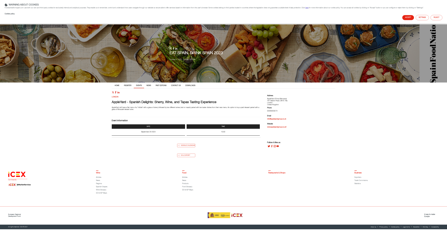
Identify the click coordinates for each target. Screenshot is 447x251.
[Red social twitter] (113, 93)
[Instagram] (275, 147)
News (148, 85)
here (306, 8)
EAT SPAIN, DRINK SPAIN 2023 (196, 53)
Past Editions (161, 85)
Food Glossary (187, 187)
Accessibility (435, 227)
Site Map (425, 227)
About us (373, 227)
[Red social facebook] (116, 93)
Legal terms (406, 227)
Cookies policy (10, 14)
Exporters (357, 177)
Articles (98, 177)
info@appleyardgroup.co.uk (276, 119)
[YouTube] (277, 147)
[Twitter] (269, 147)
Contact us (176, 85)
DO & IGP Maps (101, 193)
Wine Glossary (101, 190)
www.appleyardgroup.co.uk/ (277, 127)
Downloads (190, 85)
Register (127, 85)
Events (139, 85)
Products (185, 184)
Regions (99, 184)
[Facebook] (272, 147)
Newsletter (416, 227)
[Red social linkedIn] (118, 93)
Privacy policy (383, 227)
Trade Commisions (361, 180)
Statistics (357, 184)
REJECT (436, 17)
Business (358, 173)
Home (117, 85)
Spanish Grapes (101, 187)
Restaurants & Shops (276, 173)
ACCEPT (408, 17)
